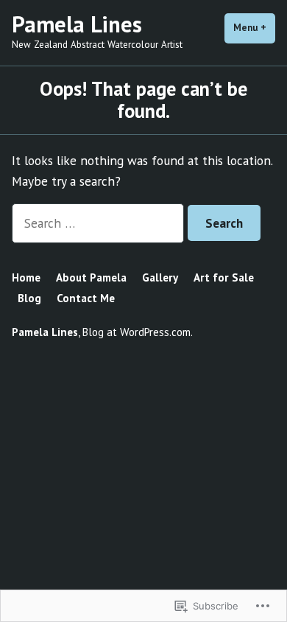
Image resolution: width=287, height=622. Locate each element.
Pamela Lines (77, 24)
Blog (29, 298)
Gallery (160, 277)
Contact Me (86, 298)
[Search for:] (100, 222)
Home (26, 277)
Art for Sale (224, 277)
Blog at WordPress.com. (137, 332)
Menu (254, 27)
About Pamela (91, 277)
